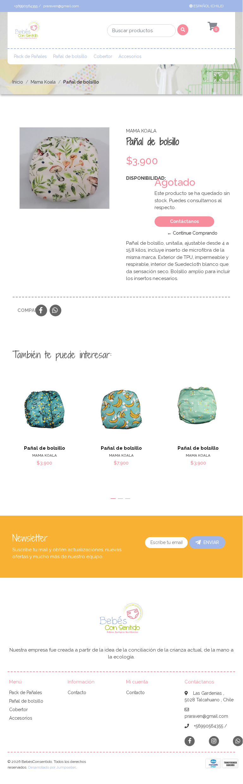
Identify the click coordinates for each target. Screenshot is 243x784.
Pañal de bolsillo (70, 56)
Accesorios (130, 56)
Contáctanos (184, 221)
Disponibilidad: (138, 178)
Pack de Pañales (30, 56)
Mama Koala (43, 82)
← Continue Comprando (192, 233)
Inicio (17, 82)
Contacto (77, 692)
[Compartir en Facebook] (41, 310)
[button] (207, 6)
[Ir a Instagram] (214, 741)
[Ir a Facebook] (190, 740)
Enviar (211, 542)
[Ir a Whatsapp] (238, 741)
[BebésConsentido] (27, 32)
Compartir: (24, 310)
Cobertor (103, 56)
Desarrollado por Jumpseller (52, 767)
